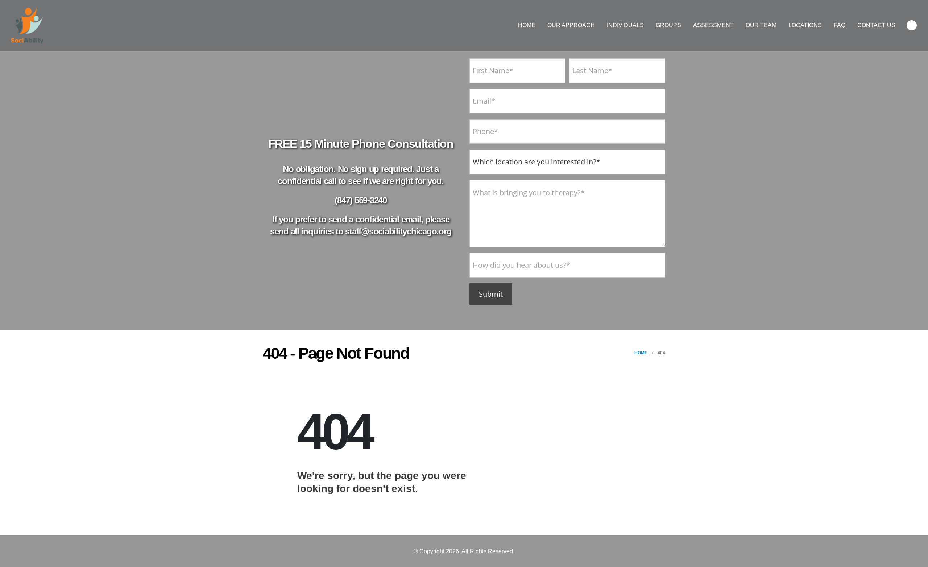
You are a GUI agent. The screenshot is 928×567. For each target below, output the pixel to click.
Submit (491, 294)
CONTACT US (876, 25)
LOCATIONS (805, 25)
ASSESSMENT (713, 25)
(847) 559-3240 (361, 200)
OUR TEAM (761, 25)
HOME (526, 25)
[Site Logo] (27, 25)
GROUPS (668, 25)
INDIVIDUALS (625, 25)
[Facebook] (912, 25)
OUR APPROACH (571, 25)
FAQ (839, 25)
